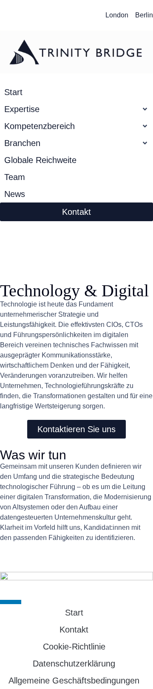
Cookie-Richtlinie (74, 646)
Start (74, 612)
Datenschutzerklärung (74, 663)
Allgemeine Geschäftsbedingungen (73, 680)
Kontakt (74, 629)
